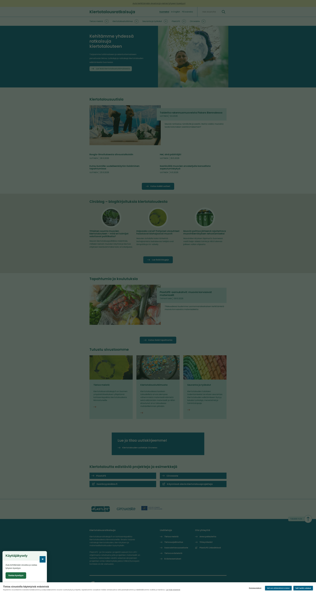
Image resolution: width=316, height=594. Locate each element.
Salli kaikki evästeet (303, 588)
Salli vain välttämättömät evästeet (278, 588)
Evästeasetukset (255, 588)
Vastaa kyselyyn (15, 575)
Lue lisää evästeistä (173, 590)
